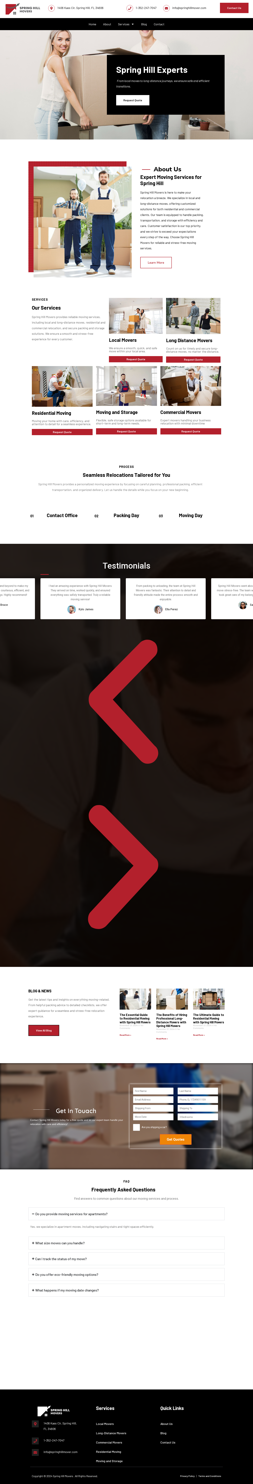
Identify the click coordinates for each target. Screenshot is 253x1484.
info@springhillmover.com (189, 8)
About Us (166, 1424)
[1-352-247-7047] (129, 8)
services (123, 24)
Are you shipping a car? (154, 1127)
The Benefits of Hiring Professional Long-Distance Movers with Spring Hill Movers (171, 1020)
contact (159, 24)
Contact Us (167, 1442)
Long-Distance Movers (111, 1433)
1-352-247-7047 (146, 8)
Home (92, 24)
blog (144, 24)
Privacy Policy (187, 1476)
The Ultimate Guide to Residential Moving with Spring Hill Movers (208, 1018)
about (107, 24)
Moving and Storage (109, 1461)
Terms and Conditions (209, 1476)
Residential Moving (108, 1452)
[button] (123, 701)
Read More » (125, 1035)
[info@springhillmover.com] (166, 8)
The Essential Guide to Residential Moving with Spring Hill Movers (135, 1018)
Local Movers (123, 340)
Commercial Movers (109, 1442)
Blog (163, 1433)
